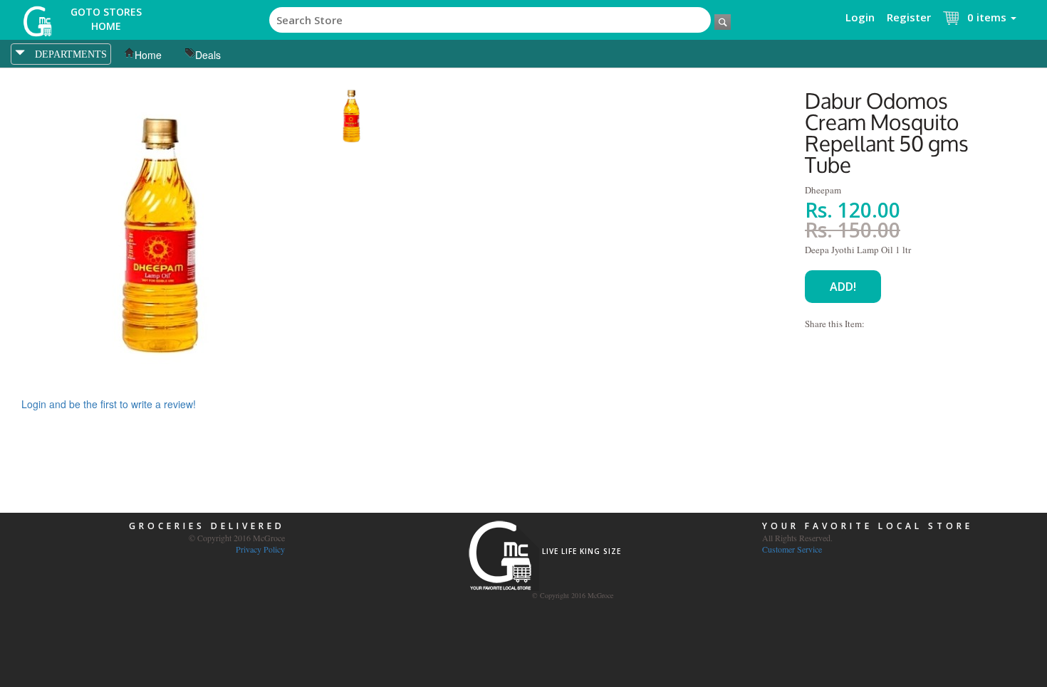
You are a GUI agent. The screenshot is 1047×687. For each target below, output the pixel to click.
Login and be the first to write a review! (108, 404)
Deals (208, 55)
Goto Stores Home (106, 19)
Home (148, 55)
